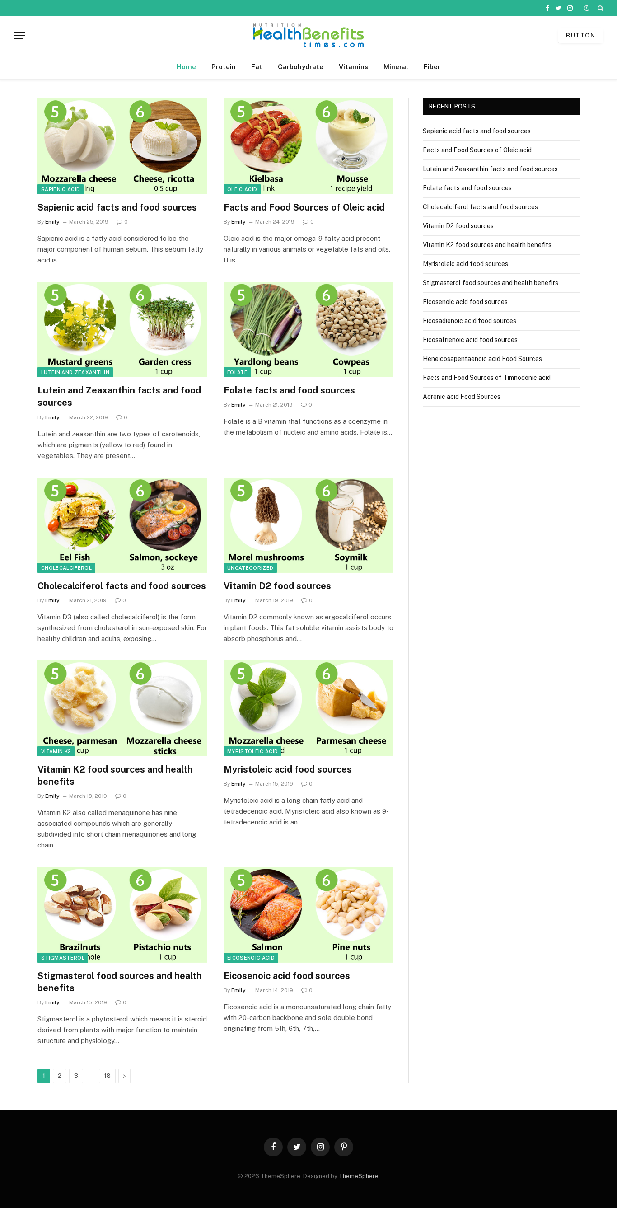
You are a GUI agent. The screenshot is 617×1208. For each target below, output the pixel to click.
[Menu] (19, 35)
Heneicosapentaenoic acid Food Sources (482, 358)
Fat (256, 66)
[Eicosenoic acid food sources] (308, 915)
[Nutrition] (308, 35)
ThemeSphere (359, 1176)
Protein (223, 66)
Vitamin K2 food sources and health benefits (115, 775)
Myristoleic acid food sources (288, 769)
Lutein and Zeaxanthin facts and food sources (119, 396)
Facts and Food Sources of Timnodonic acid (487, 377)
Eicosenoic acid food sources (287, 975)
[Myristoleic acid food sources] (308, 708)
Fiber (432, 66)
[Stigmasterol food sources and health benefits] (122, 915)
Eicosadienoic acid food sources (469, 320)
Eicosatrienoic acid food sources (470, 339)
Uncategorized (250, 568)
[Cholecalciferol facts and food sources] (122, 525)
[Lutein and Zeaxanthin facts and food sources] (122, 330)
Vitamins (353, 66)
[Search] (599, 8)
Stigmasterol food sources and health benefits (119, 981)
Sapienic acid (60, 189)
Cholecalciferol (66, 568)
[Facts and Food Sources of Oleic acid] (308, 146)
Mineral (395, 66)
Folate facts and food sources (289, 390)
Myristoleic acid (252, 751)
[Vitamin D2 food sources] (308, 525)
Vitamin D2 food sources (277, 586)
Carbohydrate (300, 66)
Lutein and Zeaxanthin (75, 372)
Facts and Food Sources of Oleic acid (304, 207)
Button (580, 35)
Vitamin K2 (56, 751)
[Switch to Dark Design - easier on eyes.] (587, 8)
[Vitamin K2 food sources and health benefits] (122, 708)
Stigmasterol (62, 957)
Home (186, 66)
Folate (237, 372)
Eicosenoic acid (251, 957)
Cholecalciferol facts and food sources (121, 586)
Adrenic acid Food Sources (461, 396)
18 (107, 1075)
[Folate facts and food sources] (308, 330)
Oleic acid (242, 189)
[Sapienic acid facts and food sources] (122, 146)
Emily (52, 222)
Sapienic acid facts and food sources (117, 207)
